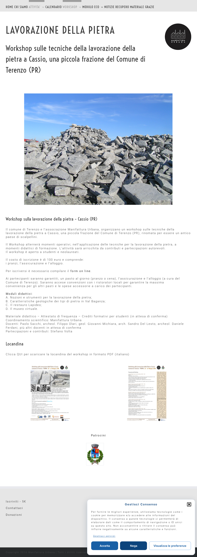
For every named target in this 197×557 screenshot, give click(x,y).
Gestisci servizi (104, 535)
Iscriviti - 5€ (16, 501)
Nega (133, 545)
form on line (80, 271)
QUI (20, 354)
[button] (189, 504)
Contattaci (14, 508)
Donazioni (14, 515)
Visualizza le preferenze (170, 545)
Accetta (105, 545)
